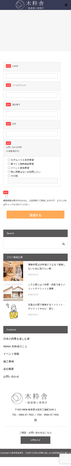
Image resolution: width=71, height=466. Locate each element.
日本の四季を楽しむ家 (16, 338)
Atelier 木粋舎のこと (15, 346)
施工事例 (8, 361)
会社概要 (8, 369)
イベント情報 (11, 353)
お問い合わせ (11, 376)
